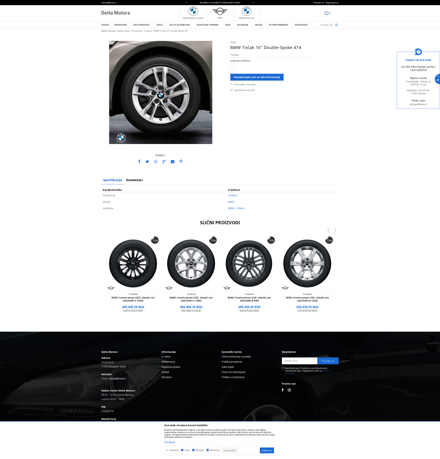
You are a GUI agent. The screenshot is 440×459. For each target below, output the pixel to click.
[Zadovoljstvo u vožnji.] (193, 11)
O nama (166, 356)
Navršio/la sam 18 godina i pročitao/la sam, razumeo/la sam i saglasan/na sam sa (308, 371)
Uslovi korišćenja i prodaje (236, 356)
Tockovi (148, 30)
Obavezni (174, 450)
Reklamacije (168, 362)
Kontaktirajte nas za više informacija (257, 77)
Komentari (134, 180)
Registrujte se (332, 2)
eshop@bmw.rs (418, 104)
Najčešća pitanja (171, 367)
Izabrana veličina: (240, 60)
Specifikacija (112, 180)
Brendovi (167, 377)
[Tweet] (147, 161)
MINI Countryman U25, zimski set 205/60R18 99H (249, 299)
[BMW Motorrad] (246, 11)
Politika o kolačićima (233, 377)
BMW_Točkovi (236, 208)
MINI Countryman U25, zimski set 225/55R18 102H (307, 299)
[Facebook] (139, 161)
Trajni (187, 450)
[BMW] (121, 138)
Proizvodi (137, 30)
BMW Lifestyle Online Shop (115, 30)
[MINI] (220, 11)
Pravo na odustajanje (234, 372)
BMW (231, 201)
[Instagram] (289, 390)
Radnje (165, 372)
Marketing (214, 450)
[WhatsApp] (155, 161)
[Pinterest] (181, 161)
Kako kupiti (228, 367)
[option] (189, 2)
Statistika (199, 450)
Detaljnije (169, 442)
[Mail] (172, 161)
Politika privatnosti (232, 362)
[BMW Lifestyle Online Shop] (115, 12)
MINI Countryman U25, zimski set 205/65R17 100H (133, 299)
